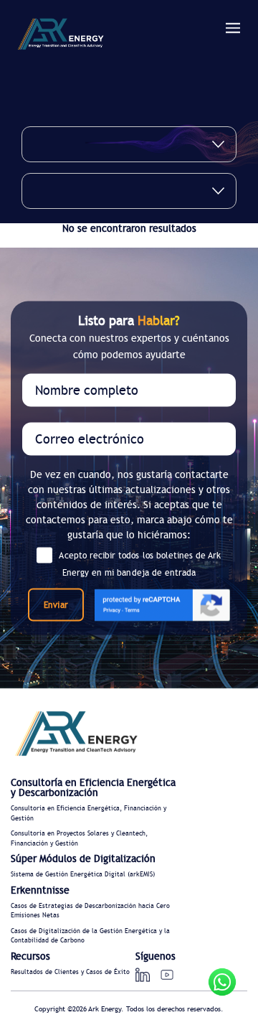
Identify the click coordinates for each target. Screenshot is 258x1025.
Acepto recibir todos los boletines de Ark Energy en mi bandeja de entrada (140, 564)
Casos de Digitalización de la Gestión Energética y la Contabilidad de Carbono (90, 936)
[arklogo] (60, 35)
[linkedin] (142, 975)
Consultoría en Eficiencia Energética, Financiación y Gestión (88, 814)
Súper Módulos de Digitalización (83, 859)
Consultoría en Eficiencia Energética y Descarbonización (93, 788)
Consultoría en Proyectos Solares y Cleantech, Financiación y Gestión (79, 839)
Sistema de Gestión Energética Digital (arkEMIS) (83, 875)
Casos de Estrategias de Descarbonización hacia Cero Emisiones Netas (90, 911)
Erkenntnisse (40, 891)
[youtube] (167, 975)
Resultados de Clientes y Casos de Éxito (70, 972)
